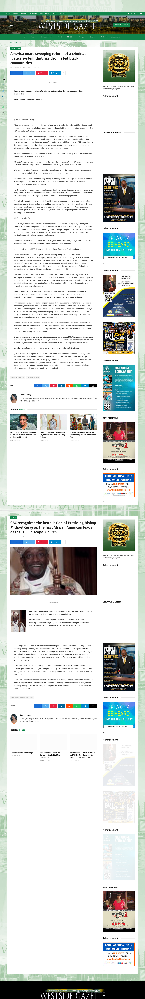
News (33, 37)
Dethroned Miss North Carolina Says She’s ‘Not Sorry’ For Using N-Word (52, 434)
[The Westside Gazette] (70, 24)
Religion (14, 517)
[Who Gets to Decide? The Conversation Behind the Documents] (53, 742)
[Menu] (11, 24)
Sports (92, 37)
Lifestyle (81, 37)
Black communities (17, 377)
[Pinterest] (3, 101)
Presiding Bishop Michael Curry (22, 697)
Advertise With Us (122, 25)
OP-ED (69, 37)
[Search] (141, 13)
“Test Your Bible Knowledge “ (22, 753)
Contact (15, 13)
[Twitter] (3, 91)
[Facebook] (3, 85)
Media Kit (24, 13)
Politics (60, 37)
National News (16, 48)
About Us (8, 13)
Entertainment (46, 37)
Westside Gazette (33, 377)
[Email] (3, 112)
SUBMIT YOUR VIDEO (60, 13)
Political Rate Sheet (36, 13)
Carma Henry (25, 395)
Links (47, 13)
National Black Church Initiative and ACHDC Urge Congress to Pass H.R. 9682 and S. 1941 (82, 755)
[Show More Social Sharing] (63, 73)
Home (25, 37)
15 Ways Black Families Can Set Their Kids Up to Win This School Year (83, 434)
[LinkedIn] (3, 96)
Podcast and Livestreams (110, 37)
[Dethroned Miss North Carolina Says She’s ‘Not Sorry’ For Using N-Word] (53, 422)
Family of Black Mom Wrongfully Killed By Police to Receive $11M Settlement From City (23, 434)
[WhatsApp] (3, 107)
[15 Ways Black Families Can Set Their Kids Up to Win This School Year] (83, 422)
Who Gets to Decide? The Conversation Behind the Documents (50, 755)
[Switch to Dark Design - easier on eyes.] (138, 13)
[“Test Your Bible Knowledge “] (23, 742)
